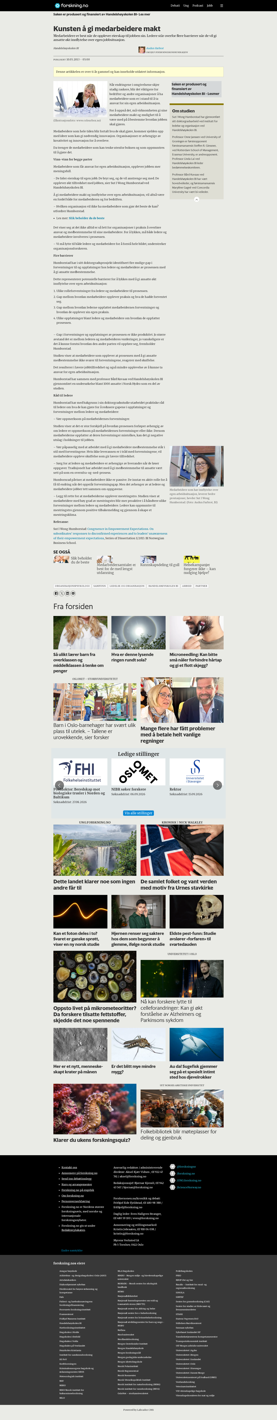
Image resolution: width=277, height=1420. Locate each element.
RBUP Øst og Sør (184, 1280)
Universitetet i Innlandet (188, 1359)
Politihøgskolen (184, 1271)
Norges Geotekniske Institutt (133, 1343)
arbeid (187, 586)
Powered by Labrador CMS (138, 1409)
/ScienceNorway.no (189, 1187)
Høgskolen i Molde (69, 1332)
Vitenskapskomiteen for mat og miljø (195, 1395)
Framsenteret (66, 1314)
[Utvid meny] (222, 5)
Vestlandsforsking (185, 1382)
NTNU (121, 1291)
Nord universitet (126, 1334)
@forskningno (186, 1166)
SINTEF (180, 1297)
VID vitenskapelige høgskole (191, 1391)
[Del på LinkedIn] (67, 593)
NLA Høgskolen (126, 1271)
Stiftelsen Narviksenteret (188, 1323)
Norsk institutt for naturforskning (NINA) (139, 1384)
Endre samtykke (72, 1250)
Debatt (175, 5)
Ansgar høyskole (68, 1271)
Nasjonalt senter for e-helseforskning (137, 1313)
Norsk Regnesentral (128, 1371)
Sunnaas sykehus (184, 1327)
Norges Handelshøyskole (131, 1348)
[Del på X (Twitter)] (61, 593)
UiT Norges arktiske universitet (192, 1345)
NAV (61, 1381)
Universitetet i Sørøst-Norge (190, 1373)
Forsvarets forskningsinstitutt (75, 1309)
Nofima (121, 1330)
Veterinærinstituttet (186, 1386)
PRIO (178, 1275)
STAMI (179, 1314)
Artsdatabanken (67, 1280)
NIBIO (62, 1385)
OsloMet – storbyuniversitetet (133, 1393)
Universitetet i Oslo (185, 1364)
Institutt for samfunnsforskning (76, 1355)
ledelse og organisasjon (127, 586)
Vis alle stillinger (138, 813)
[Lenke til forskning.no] (108, 4)
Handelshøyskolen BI (70, 1323)
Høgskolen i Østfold (69, 1336)
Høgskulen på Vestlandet (72, 1345)
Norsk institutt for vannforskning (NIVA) (139, 1389)
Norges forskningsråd (129, 1352)
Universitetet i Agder (186, 1350)
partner (201, 586)
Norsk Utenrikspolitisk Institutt (134, 1380)
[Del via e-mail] (73, 593)
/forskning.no (186, 1173)
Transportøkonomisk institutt (191, 1341)
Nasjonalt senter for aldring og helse (136, 1308)
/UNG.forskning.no (189, 1180)
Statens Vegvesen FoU (187, 1318)
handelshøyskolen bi (163, 586)
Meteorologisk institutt (71, 1376)
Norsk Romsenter (127, 1375)
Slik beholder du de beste (87, 218)
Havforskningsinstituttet (72, 1327)
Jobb (210, 5)
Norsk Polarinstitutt (128, 1366)
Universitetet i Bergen (187, 1355)
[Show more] (196, 199)
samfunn (99, 586)
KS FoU (63, 1359)
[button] (59, 785)
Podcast (198, 5)
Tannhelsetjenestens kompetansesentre (197, 1336)
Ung (186, 5)
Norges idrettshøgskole (130, 1361)
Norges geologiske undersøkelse (134, 1357)
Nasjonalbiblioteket (128, 1296)
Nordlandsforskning (128, 1339)
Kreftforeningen (67, 1364)
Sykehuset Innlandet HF (188, 1332)
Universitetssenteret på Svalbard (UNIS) (196, 1377)
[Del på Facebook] (56, 593)
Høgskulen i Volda (68, 1341)
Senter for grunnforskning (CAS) (193, 1301)
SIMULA (180, 1292)
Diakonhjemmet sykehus (72, 1284)
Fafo (61, 1297)
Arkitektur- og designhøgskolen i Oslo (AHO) (82, 1275)
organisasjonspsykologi (72, 586)
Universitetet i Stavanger (188, 1368)
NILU (62, 1398)
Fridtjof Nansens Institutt (72, 1318)
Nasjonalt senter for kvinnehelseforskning (140, 1317)
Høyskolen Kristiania (70, 1350)
